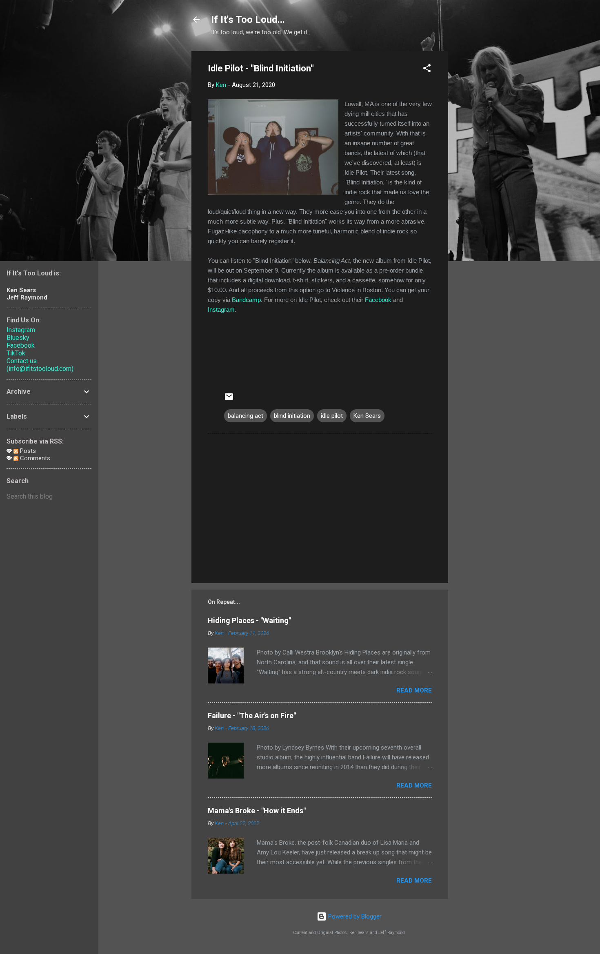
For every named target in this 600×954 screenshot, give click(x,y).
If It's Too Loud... (248, 19)
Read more (414, 690)
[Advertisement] (481, 173)
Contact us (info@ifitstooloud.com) (40, 365)
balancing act (245, 415)
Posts (27, 451)
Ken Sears (367, 415)
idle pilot (332, 415)
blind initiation (292, 415)
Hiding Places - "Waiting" (249, 620)
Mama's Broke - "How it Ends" (257, 810)
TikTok (16, 353)
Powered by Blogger (354, 916)
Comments (34, 458)
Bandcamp (246, 299)
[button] (427, 69)
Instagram (221, 309)
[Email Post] (229, 399)
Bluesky (18, 338)
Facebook (378, 299)
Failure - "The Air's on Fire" (252, 715)
